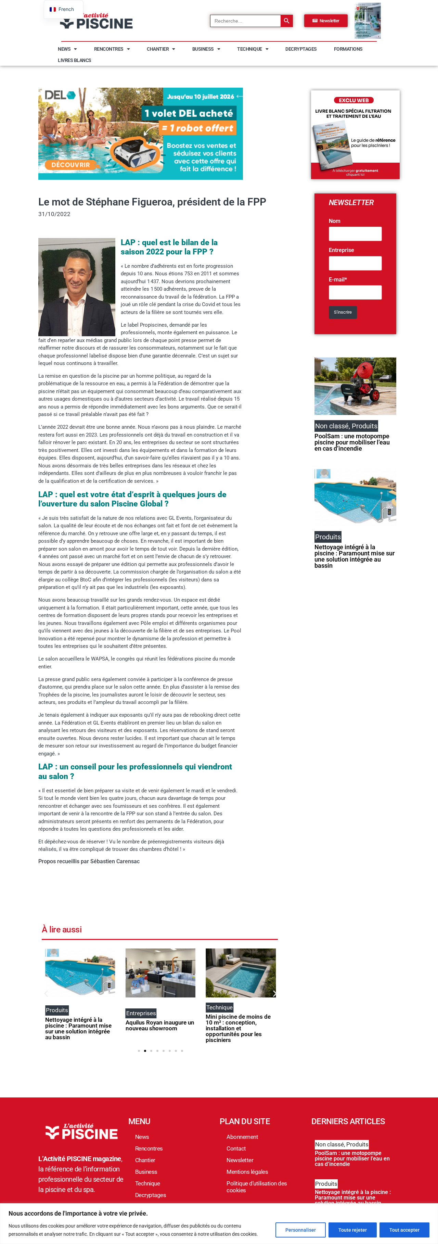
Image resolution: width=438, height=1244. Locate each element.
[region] (219, 1223)
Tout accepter (404, 1230)
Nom (334, 221)
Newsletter (240, 1160)
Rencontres (109, 49)
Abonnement (242, 1136)
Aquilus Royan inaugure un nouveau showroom (160, 1025)
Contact (236, 1148)
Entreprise (341, 250)
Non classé (329, 1144)
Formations (348, 49)
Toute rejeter (352, 1230)
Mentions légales (247, 1171)
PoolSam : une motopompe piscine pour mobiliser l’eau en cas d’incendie (352, 442)
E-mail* (338, 279)
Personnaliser (300, 1230)
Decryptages (301, 49)
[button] (46, 993)
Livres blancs (74, 60)
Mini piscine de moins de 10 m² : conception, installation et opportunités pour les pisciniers (238, 1028)
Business (203, 49)
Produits (357, 1144)
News (64, 49)
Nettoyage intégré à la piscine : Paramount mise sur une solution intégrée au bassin (78, 1028)
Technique (249, 49)
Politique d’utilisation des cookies (257, 1187)
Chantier (158, 49)
